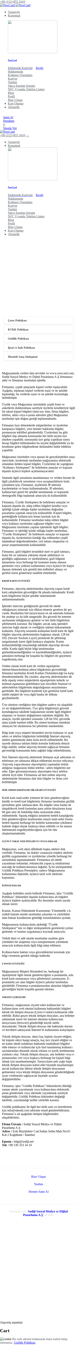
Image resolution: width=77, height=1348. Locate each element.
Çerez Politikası (17, 320)
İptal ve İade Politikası (21, 347)
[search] (1, 1315)
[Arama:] (18, 1318)
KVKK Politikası (18, 329)
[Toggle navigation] (27, 136)
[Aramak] (3, 113)
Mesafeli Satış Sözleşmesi (23, 356)
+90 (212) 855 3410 (12, 1)
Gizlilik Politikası (18, 338)
